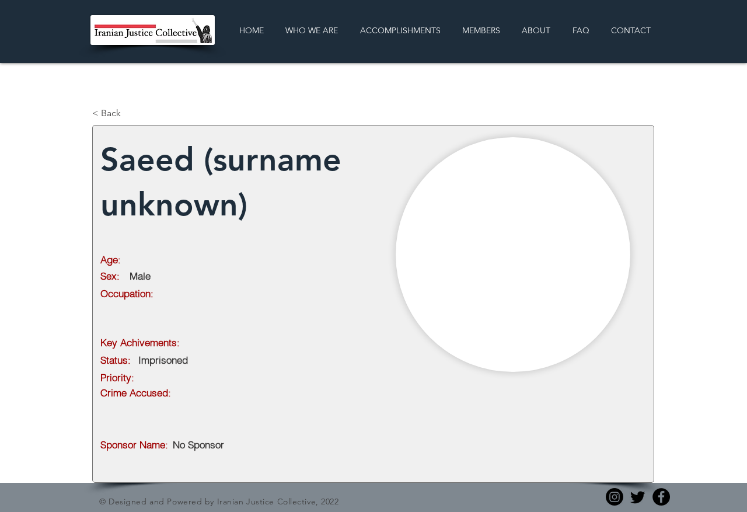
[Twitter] (638, 497)
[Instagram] (614, 497)
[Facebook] (661, 497)
